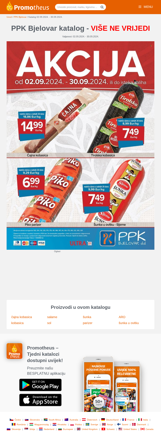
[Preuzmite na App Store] (40, 400)
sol (49, 323)
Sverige (94, 424)
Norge (110, 424)
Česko (18, 419)
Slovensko (35, 419)
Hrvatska (62, 424)
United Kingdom (90, 429)
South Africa (55, 419)
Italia (145, 419)
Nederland (49, 429)
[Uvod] (28, 6)
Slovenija (16, 429)
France (130, 419)
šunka (87, 317)
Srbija (32, 429)
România (21, 424)
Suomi (125, 424)
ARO (122, 317)
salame (52, 317)
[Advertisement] (80, 275)
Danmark (141, 424)
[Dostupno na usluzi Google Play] (40, 385)
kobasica (17, 323)
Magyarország (41, 424)
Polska (78, 424)
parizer (87, 323)
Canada (149, 429)
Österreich (92, 419)
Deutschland (112, 419)
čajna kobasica (21, 317)
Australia (73, 419)
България (68, 429)
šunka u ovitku (129, 323)
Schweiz (110, 429)
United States (130, 429)
